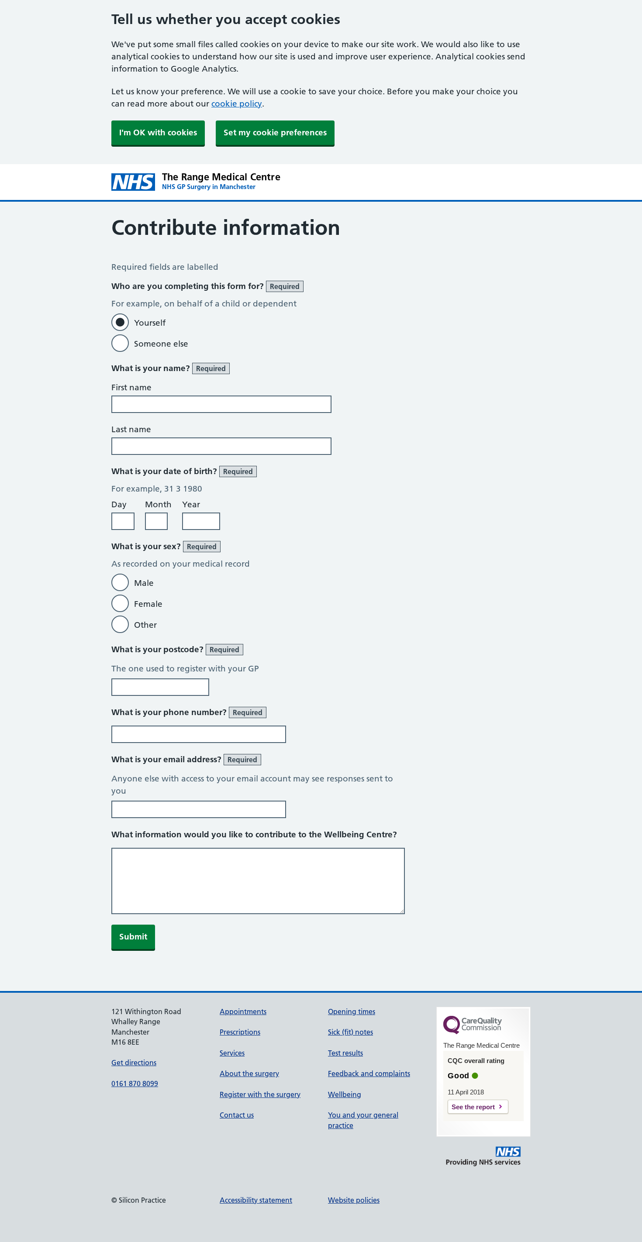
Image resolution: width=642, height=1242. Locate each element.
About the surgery (249, 1073)
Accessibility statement (256, 1200)
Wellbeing (344, 1094)
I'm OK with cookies (158, 132)
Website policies (354, 1200)
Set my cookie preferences (275, 132)
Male (144, 583)
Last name (131, 429)
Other (145, 625)
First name (131, 387)
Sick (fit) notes (350, 1032)
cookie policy (236, 104)
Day (119, 504)
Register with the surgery (260, 1094)
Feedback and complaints (369, 1073)
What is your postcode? (175, 649)
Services (232, 1053)
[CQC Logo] (472, 1032)
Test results (345, 1053)
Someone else (161, 344)
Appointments (243, 1011)
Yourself (150, 323)
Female (148, 604)
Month (158, 504)
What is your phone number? (186, 712)
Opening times (351, 1011)
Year (191, 504)
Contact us (237, 1115)
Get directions (133, 1062)
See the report (473, 1107)
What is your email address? (184, 759)
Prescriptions (240, 1032)
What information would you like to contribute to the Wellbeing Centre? (254, 834)
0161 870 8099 (134, 1083)
